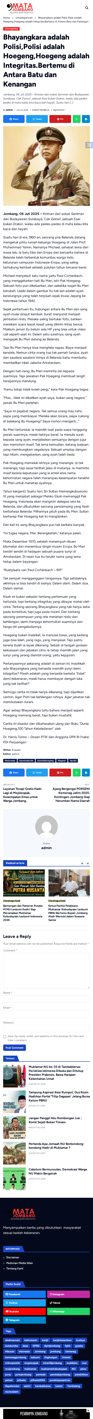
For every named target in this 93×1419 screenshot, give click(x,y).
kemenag (70, 1351)
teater (59, 1386)
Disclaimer (12, 1257)
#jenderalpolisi (26, 760)
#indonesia (10, 760)
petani (9, 1380)
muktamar (30, 1368)
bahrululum (30, 1340)
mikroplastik (12, 1363)
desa (25, 1345)
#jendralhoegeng (45, 760)
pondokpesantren (60, 1380)
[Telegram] (86, 119)
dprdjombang (52, 1345)
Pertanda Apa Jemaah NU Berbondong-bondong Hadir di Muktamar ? (56, 1146)
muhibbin (72, 1363)
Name (7, 992)
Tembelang (73, 1386)
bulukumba (11, 1345)
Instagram (58, 1294)
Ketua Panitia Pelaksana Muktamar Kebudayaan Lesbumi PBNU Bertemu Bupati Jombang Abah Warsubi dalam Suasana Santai (68, 912)
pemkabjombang (60, 1374)
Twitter (13, 1302)
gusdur (79, 1345)
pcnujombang (23, 1374)
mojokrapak (31, 1363)
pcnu (8, 1374)
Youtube (13, 1311)
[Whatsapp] (77, 119)
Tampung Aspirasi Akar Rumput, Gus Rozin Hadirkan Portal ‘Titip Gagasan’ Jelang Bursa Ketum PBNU (59, 1096)
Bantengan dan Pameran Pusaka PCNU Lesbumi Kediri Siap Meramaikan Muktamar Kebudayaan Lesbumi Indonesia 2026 (22, 912)
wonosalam (12, 1391)
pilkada (21, 1380)
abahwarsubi (12, 1340)
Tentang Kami (14, 1268)
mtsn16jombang (52, 1363)
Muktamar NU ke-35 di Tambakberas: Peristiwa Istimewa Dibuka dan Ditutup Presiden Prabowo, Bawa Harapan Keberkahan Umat (56, 1072)
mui (84, 1363)
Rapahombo (12, 1386)
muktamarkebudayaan (54, 1368)
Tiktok (56, 1302)
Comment (10, 950)
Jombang (40, 1351)
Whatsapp (58, 1311)
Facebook (14, 1294)
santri (27, 1386)
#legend (62, 760)
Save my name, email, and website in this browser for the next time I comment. (46, 1038)
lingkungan (50, 1357)
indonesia (24, 1351)
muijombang (12, 1368)
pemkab (41, 1374)
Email (7, 1007)
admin (46, 848)
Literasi (66, 1357)
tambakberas (43, 1386)
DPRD (36, 1345)
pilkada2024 (37, 1380)
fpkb (67, 1345)
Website (8, 1022)
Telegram (14, 1320)
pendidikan (81, 1374)
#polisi (73, 760)
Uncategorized (11, 29)
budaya (80, 1340)
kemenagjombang (15, 1357)
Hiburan (9, 1351)
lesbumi (35, 1357)
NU (74, 1368)
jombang (55, 1351)
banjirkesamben (62, 1340)
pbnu (83, 1368)
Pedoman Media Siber (19, 1263)
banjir (45, 1340)
